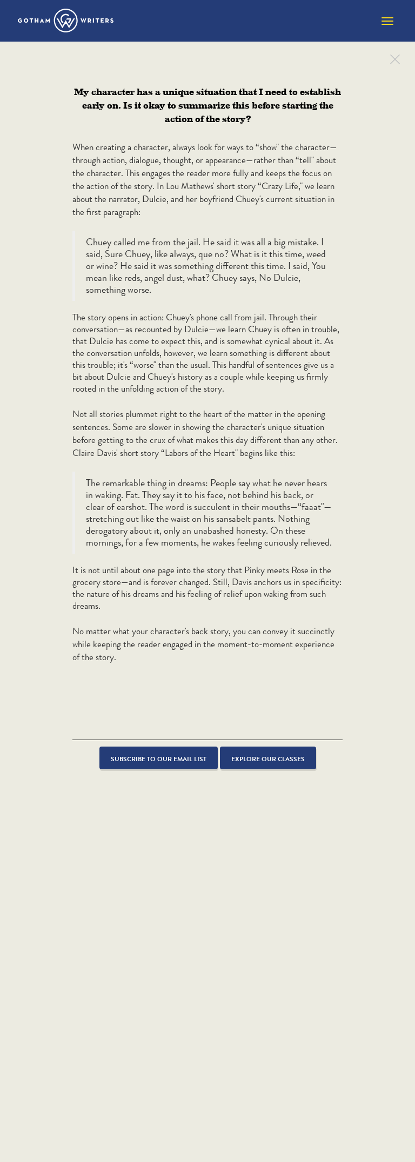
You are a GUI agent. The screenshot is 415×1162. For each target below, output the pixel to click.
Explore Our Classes (268, 758)
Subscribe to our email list (158, 758)
